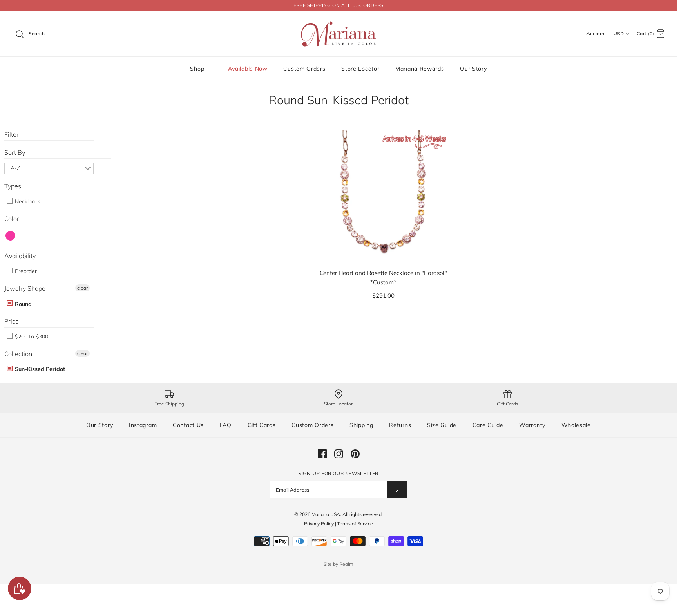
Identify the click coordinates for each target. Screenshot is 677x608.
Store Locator (360, 68)
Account (596, 33)
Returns (400, 425)
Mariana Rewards (419, 68)
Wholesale (576, 425)
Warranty (532, 425)
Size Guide (441, 425)
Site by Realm (338, 564)
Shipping (361, 425)
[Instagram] (338, 453)
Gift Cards (262, 425)
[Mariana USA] (338, 23)
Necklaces (26, 201)
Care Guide (487, 425)
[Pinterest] (355, 453)
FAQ (226, 425)
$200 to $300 (30, 336)
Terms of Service (355, 524)
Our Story (473, 68)
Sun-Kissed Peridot (39, 369)
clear (82, 288)
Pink (10, 235)
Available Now (248, 68)
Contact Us (188, 425)
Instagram (143, 425)
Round (22, 304)
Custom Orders (304, 68)
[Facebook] (322, 453)
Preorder (25, 271)
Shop (201, 68)
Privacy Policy (319, 524)
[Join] (397, 489)
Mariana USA (325, 514)
